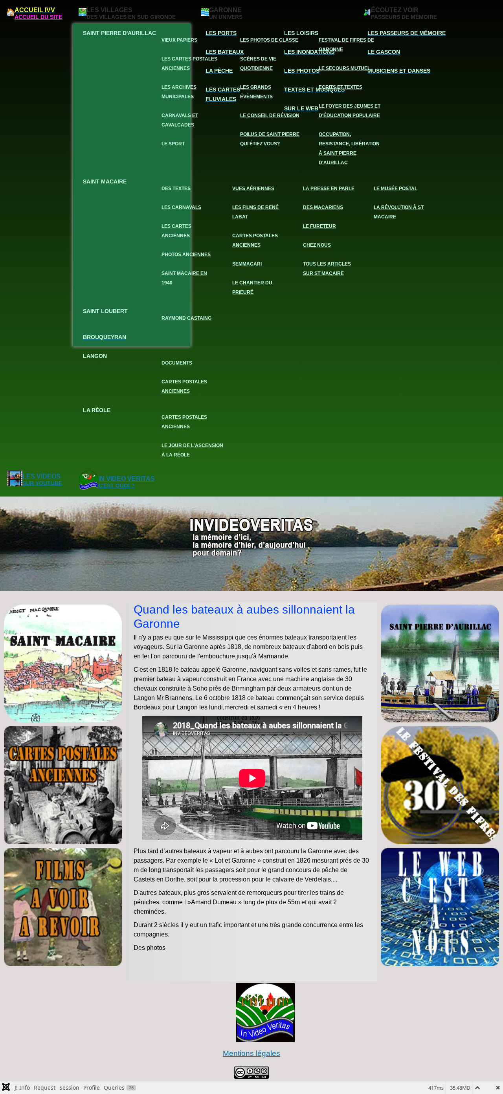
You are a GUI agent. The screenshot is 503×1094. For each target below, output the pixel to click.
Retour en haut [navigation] (476, 1060)
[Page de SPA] (440, 663)
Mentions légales (251, 1053)
